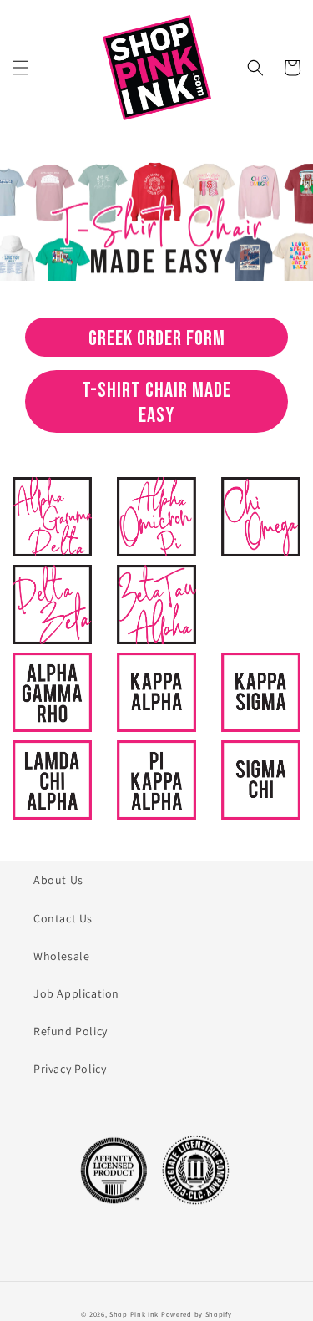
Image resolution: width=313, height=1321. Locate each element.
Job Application (76, 993)
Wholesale (61, 955)
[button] (21, 67)
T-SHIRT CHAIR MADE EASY (156, 403)
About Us (58, 879)
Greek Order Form (156, 339)
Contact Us (63, 918)
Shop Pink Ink (134, 1313)
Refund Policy (70, 1031)
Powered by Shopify (196, 1313)
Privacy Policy (69, 1068)
